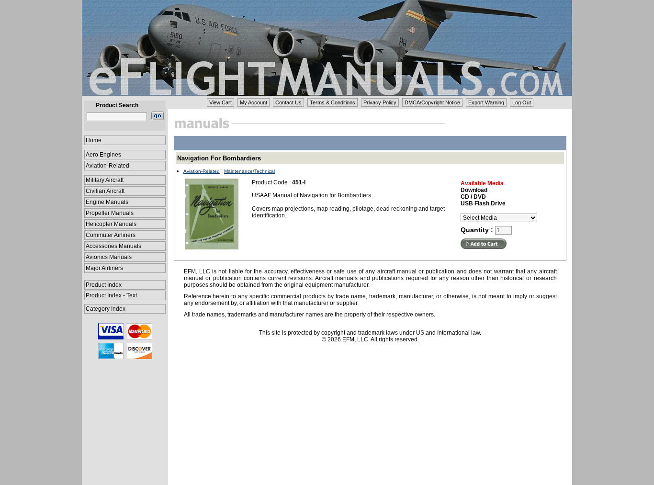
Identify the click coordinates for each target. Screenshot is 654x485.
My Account (253, 102)
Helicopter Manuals (111, 224)
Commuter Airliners (110, 235)
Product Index (104, 285)
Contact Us (288, 102)
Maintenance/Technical (249, 171)
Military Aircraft (105, 180)
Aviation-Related (107, 165)
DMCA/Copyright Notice (432, 102)
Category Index (105, 308)
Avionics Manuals (109, 257)
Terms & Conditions (332, 102)
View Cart (220, 102)
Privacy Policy (379, 102)
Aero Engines (103, 154)
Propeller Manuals (110, 213)
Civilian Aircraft (105, 191)
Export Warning (486, 102)
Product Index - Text (111, 295)
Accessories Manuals (113, 246)
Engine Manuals (107, 202)
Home (93, 140)
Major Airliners (104, 268)
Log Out (521, 102)
